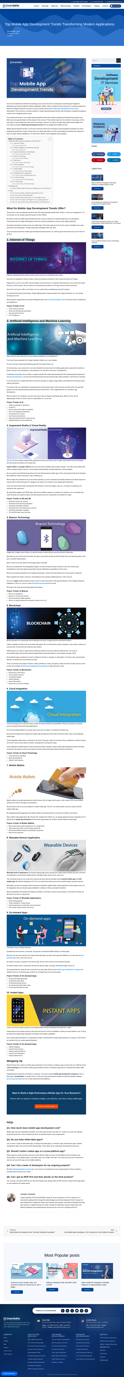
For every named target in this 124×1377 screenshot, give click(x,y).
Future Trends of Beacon (21, 158)
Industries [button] (76, 6)
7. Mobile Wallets (17, 169)
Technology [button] (45, 6)
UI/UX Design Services (58, 1359)
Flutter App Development (59, 1352)
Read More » (97, 188)
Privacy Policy (8, 1351)
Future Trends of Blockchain (22, 162)
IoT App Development (82, 1349)
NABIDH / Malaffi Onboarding (108, 1344)
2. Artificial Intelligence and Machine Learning (25, 147)
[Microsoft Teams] (81, 1311)
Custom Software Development (61, 1339)
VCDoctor (102, 1350)
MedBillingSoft (104, 1360)
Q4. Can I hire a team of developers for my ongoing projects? (30, 199)
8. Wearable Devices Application (21, 173)
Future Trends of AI (20, 150)
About (5, 1337)
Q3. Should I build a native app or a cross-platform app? (28, 197)
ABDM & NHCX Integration (107, 1341)
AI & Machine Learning (82, 1339)
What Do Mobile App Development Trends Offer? (24, 141)
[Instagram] (86, 1311)
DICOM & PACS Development (36, 1362)
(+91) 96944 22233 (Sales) (80, 1)
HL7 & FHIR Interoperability (35, 1342)
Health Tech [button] (54, 6)
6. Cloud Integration (18, 164)
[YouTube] (77, 1311)
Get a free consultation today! (45, 1106)
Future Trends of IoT (20, 145)
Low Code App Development (84, 1356)
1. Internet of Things (18, 143)
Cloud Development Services (84, 1352)
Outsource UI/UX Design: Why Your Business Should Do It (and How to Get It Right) (26, 1285)
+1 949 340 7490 (94, 1325)
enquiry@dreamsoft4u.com (115, 1)
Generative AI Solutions (82, 1346)
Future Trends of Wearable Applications (25, 175)
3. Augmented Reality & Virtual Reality (23, 152)
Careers (6, 1347)
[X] (72, 1311)
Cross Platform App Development (85, 1359)
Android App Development (59, 1346)
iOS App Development (58, 1349)
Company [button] (96, 6)
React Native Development (59, 1356)
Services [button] (36, 6)
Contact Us (105, 6)
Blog (5, 1344)
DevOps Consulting (57, 1362)
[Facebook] (63, 1311)
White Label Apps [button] (66, 6)
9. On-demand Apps (18, 177)
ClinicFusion (103, 1353)
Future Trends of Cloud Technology (24, 167)
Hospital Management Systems (37, 1356)
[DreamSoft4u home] (17, 1318)
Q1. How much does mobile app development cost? (27, 193)
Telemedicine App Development (37, 1346)
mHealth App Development (35, 1359)
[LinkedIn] (67, 1311)
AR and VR (10, 460)
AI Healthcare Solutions (34, 1365)
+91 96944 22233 (52, 1325)
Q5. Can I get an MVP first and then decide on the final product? (31, 202)
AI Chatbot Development (83, 1342)
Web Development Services (60, 1342)
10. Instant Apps (18, 181)
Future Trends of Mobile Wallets (23, 171)
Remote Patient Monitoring (35, 1349)
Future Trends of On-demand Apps (24, 179)
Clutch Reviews (8, 1354)
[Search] (118, 60)
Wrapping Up (13, 186)
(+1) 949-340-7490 (97, 1)
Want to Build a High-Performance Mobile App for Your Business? (31, 188)
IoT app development (54, 299)
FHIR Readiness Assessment (108, 1337)
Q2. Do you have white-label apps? (22, 195)
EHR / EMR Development (35, 1339)
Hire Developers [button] (86, 6)
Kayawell (102, 1357)
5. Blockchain (16, 160)
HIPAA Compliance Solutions (36, 1369)
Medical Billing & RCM (34, 1352)
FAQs (11, 190)
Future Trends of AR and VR (22, 154)
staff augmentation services (21, 1169)
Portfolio (6, 1341)
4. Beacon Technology (19, 156)
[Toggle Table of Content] (49, 138)
